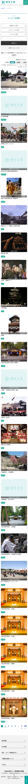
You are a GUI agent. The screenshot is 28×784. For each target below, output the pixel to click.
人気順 (24, 62)
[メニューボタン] (25, 2)
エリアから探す (14, 34)
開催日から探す (14, 25)
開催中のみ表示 (22, 59)
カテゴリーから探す (14, 30)
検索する (14, 43)
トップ (2, 8)
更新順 (18, 62)
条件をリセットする (14, 48)
